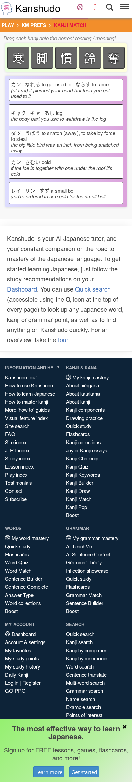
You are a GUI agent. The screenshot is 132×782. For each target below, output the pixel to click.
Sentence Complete (26, 586)
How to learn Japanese (30, 393)
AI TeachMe (79, 546)
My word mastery (29, 537)
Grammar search (84, 690)
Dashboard (22, 288)
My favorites (18, 650)
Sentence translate (86, 674)
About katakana (83, 393)
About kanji (78, 401)
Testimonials (18, 482)
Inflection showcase (87, 570)
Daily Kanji (16, 674)
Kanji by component (87, 650)
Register (31, 682)
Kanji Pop (76, 506)
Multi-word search (85, 682)
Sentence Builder (23, 578)
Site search (17, 425)
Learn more (48, 771)
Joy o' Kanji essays (86, 450)
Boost (72, 515)
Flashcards (78, 433)
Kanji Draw (78, 490)
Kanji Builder (79, 482)
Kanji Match (78, 498)
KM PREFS (34, 25)
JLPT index (17, 450)
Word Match (18, 570)
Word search (80, 666)
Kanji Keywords (83, 474)
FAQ (10, 433)
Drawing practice (84, 417)
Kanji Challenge (83, 458)
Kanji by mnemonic (86, 658)
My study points (22, 658)
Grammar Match (84, 594)
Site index (15, 442)
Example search (83, 706)
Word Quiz (16, 562)
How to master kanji (26, 401)
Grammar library (84, 562)
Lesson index (19, 466)
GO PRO (15, 690)
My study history (22, 666)
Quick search (93, 288)
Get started (84, 771)
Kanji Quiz (77, 466)
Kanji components (85, 409)
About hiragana (82, 385)
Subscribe (16, 498)
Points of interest (84, 714)
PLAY (8, 25)
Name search (80, 698)
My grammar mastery (94, 537)
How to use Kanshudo (29, 385)
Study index (17, 458)
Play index (16, 474)
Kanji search (79, 642)
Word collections (23, 602)
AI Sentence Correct (88, 554)
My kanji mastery (90, 377)
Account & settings (25, 642)
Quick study (78, 425)
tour (63, 339)
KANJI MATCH (70, 25)
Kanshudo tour (21, 377)
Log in (11, 682)
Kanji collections (83, 442)
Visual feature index (26, 417)
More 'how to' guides (27, 409)
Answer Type (19, 594)
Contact (13, 490)
